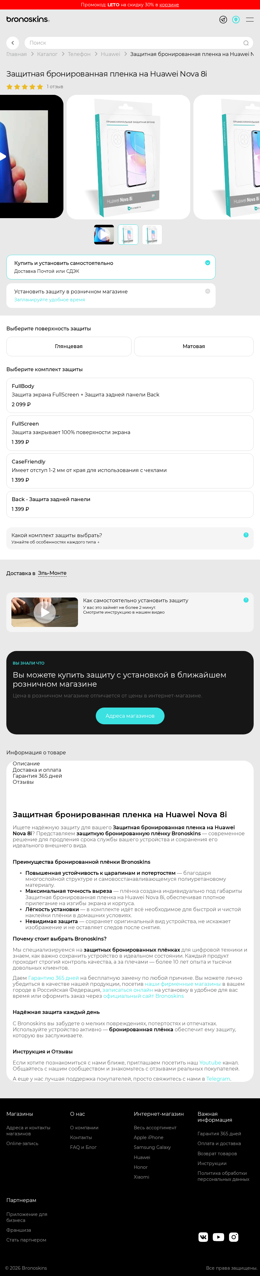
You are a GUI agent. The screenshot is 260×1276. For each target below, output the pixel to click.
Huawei (142, 1157)
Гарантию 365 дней (53, 978)
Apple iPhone (148, 1137)
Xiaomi (141, 1177)
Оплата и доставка (219, 1143)
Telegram (218, 1079)
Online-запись (22, 1143)
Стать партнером (26, 1240)
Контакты (81, 1137)
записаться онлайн (127, 990)
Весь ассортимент (155, 1128)
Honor (141, 1167)
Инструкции (212, 1163)
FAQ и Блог (83, 1147)
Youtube (210, 1063)
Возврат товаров (217, 1153)
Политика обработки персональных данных (223, 1176)
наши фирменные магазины (183, 984)
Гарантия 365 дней (219, 1134)
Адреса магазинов (130, 716)
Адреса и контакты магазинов (28, 1131)
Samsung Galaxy (152, 1147)
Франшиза (18, 1230)
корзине (169, 5)
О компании (84, 1128)
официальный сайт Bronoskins (143, 996)
